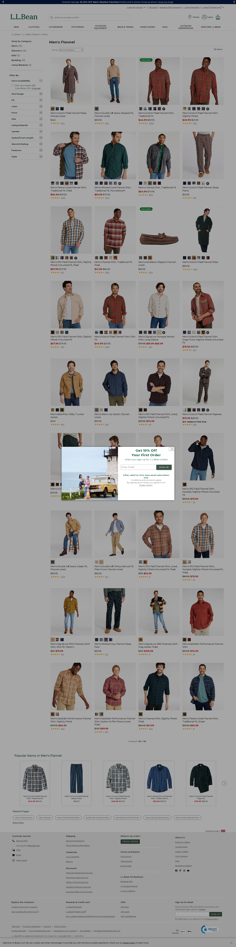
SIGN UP (164, 467)
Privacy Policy (146, 485)
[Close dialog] (171, 449)
